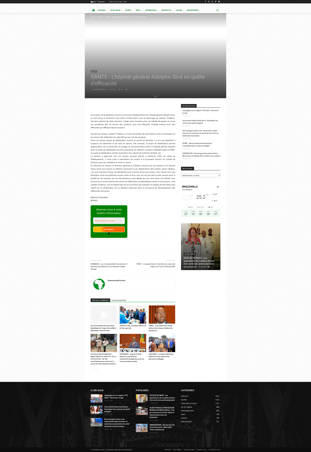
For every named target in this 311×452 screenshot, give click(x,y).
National (101, 17)
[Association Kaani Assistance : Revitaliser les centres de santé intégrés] (96, 410)
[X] (212, 1)
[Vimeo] (215, 1)
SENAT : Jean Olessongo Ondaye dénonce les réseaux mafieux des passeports (161, 328)
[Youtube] (219, 1)
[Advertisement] (118, 36)
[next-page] (96, 368)
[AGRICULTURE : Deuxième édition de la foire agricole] (133, 314)
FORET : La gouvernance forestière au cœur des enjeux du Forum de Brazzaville (155, 265)
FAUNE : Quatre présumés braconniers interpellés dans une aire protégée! (197, 144)
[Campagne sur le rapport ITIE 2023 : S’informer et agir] (96, 398)
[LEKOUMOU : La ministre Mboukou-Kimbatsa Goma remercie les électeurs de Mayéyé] (162, 343)
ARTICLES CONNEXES (100, 300)
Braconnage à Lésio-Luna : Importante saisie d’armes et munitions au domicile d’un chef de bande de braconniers (200, 133)
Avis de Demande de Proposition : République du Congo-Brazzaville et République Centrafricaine (103, 328)
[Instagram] (208, 1)
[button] (217, 10)
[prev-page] (92, 368)
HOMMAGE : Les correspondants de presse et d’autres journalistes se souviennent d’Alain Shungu (109, 266)
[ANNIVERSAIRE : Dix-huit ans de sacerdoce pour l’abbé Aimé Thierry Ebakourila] (142, 428)
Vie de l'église (190, 254)
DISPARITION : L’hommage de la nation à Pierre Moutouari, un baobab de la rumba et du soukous (201, 154)
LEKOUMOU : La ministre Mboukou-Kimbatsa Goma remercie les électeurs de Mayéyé (161, 356)
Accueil (93, 17)
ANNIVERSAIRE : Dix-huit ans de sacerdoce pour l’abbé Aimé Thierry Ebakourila (162, 427)
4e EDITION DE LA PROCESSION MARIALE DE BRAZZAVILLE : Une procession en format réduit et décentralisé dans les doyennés (162, 412)
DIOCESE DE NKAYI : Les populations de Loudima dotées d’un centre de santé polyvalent (199, 261)
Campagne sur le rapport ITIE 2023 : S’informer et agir (200, 112)
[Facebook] (205, 1)
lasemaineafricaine (99, 89)
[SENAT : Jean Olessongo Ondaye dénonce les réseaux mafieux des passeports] (162, 314)
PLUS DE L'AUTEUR (119, 300)
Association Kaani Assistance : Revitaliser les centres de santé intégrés (200, 122)
